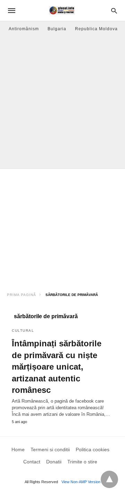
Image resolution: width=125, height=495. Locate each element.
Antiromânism (24, 28)
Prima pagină (21, 295)
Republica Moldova (96, 28)
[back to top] (109, 479)
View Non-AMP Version (80, 482)
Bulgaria (57, 28)
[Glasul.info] (62, 10)
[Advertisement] (62, 102)
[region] (62, 227)
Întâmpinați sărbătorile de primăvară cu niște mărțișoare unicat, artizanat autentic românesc (56, 367)
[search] (114, 11)
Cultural (23, 330)
